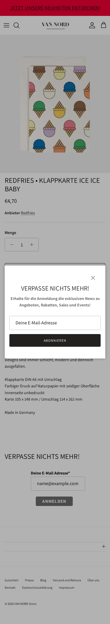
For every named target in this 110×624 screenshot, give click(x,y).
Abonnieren (55, 340)
